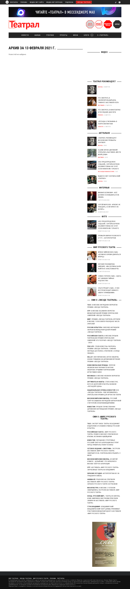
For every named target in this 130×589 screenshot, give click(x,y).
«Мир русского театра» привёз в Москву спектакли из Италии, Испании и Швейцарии (102, 434)
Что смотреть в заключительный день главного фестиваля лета (108, 100)
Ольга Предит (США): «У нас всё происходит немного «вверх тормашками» (109, 290)
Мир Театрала (13, 578)
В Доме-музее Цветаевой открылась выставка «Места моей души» (109, 152)
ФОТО (104, 216)
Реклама (24, 2)
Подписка (69, 2)
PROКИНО (100, 115)
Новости (25, 35)
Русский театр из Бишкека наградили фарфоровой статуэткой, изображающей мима (104, 400)
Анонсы (100, 87)
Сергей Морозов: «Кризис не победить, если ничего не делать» (109, 207)
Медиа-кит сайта (37, 2)
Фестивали (101, 105)
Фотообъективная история (106, 171)
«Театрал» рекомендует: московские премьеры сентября (107, 140)
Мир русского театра (104, 247)
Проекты (63, 35)
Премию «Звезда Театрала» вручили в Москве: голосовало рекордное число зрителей (103, 321)
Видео (104, 52)
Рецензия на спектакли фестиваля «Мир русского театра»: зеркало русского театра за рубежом (102, 481)
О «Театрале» (102, 35)
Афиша (37, 35)
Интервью (104, 187)
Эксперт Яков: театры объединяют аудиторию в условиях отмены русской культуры (103, 426)
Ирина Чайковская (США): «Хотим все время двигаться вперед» (109, 254)
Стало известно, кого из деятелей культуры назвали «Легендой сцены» (102, 384)
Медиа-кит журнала (54, 2)
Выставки (101, 157)
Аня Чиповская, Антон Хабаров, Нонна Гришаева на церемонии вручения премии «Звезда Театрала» (103, 359)
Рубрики (50, 35)
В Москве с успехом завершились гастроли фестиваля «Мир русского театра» (103, 490)
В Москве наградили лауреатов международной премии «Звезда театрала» (103, 330)
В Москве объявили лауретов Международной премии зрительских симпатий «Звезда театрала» (102, 313)
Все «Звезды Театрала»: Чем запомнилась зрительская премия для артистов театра (104, 392)
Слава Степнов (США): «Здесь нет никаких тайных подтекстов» (109, 278)
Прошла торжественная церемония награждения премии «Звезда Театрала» (104, 409)
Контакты (14, 2)
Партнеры (60, 578)
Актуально (104, 133)
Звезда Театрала (84, 2)
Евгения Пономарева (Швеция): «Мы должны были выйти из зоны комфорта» (109, 266)
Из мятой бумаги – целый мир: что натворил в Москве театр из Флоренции (102, 461)
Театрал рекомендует (104, 81)
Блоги (88, 35)
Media (75, 35)
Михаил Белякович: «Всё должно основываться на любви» (108, 195)
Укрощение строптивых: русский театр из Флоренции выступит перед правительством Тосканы (103, 442)
